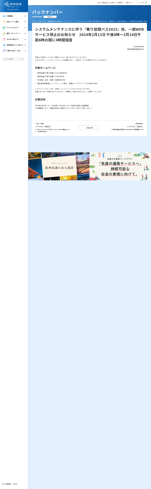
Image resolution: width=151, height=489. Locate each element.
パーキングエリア (13, 28)
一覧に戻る (89, 128)
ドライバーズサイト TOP (39, 21)
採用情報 (119, 3)
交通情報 (10, 16)
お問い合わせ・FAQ (13, 51)
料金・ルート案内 (13, 22)
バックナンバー (68, 21)
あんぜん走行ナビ (13, 39)
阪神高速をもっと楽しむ (15, 45)
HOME (98, 3)
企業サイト (129, 3)
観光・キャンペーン (13, 33)
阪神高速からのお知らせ (109, 3)
